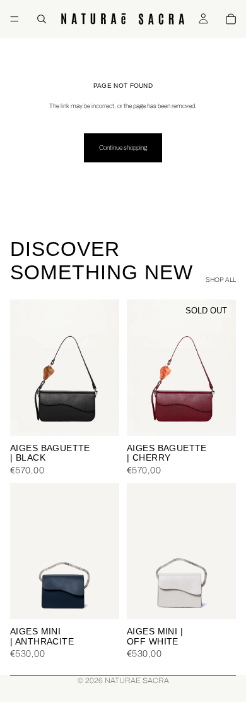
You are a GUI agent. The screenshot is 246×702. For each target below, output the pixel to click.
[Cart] (231, 19)
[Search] (42, 19)
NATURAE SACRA (137, 680)
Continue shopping (123, 147)
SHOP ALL (221, 279)
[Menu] (14, 18)
